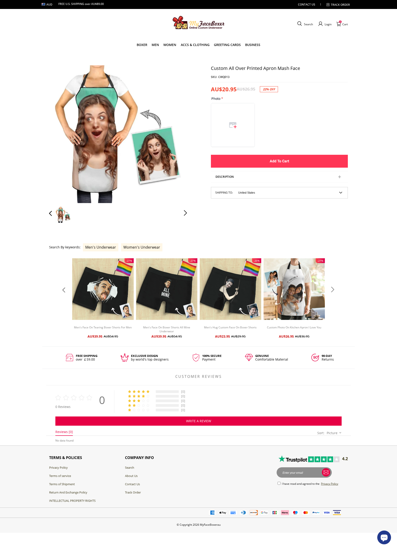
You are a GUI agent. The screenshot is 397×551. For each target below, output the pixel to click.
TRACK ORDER (340, 5)
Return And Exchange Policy (68, 492)
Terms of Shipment (62, 484)
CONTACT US (306, 4)
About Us (131, 476)
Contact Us (132, 484)
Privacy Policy (58, 467)
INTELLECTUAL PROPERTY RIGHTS (72, 501)
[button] (304, 24)
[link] (142, 45)
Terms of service (60, 476)
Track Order (133, 492)
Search (129, 467)
